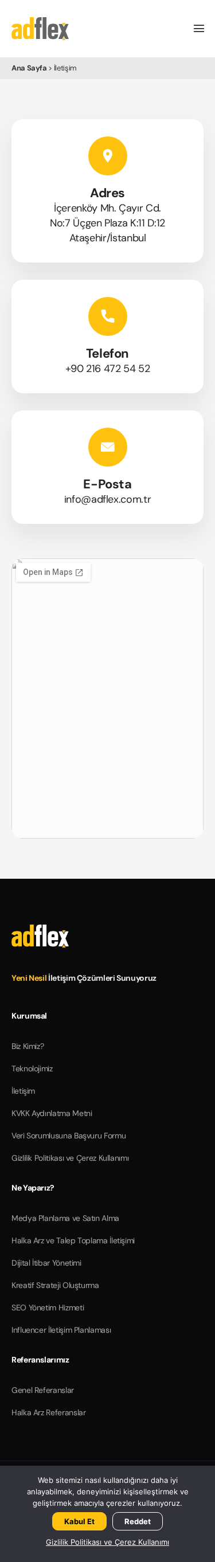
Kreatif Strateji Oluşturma (55, 1285)
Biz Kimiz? (27, 1046)
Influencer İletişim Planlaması (61, 1330)
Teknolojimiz (32, 1068)
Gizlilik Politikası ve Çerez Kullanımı (69, 1158)
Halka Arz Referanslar (48, 1412)
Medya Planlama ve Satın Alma (65, 1218)
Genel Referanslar (42, 1390)
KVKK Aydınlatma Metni (51, 1113)
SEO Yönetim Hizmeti (47, 1307)
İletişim (23, 1091)
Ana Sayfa (29, 68)
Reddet (137, 1521)
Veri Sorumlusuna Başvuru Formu (68, 1135)
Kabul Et (79, 1521)
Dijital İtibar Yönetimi (46, 1263)
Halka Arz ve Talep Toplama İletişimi (73, 1240)
